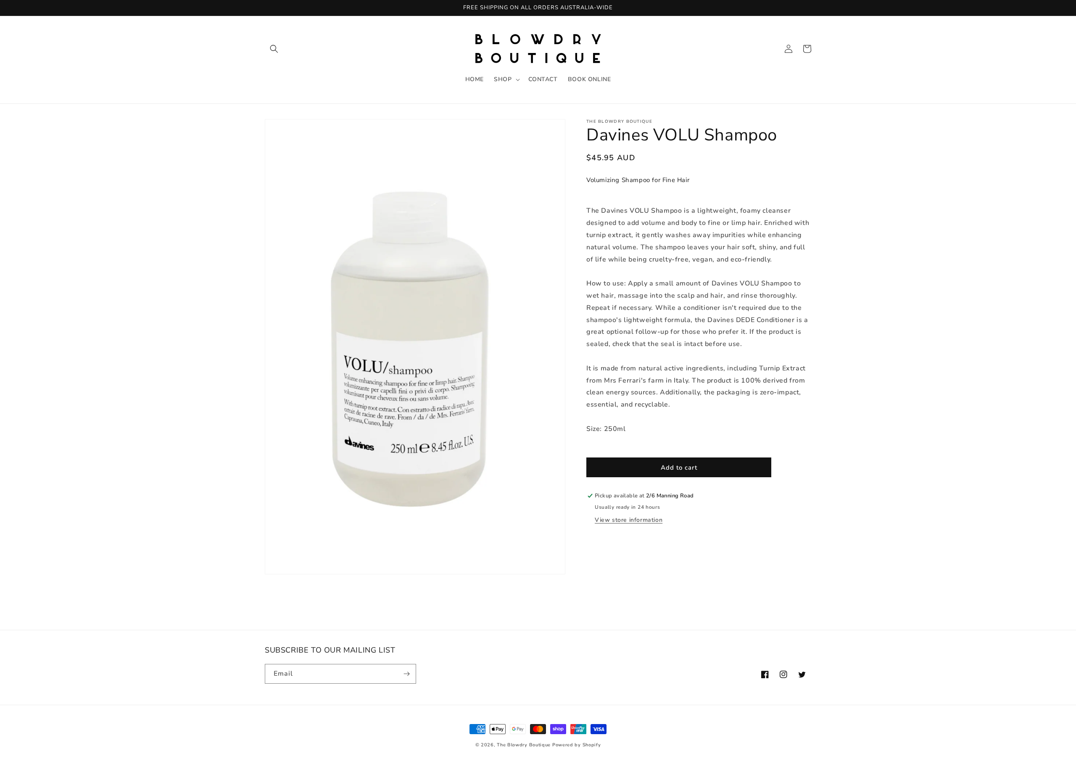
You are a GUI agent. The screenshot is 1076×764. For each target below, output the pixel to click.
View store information (628, 520)
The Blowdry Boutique (524, 745)
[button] (274, 49)
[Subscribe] (406, 674)
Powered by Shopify (576, 745)
